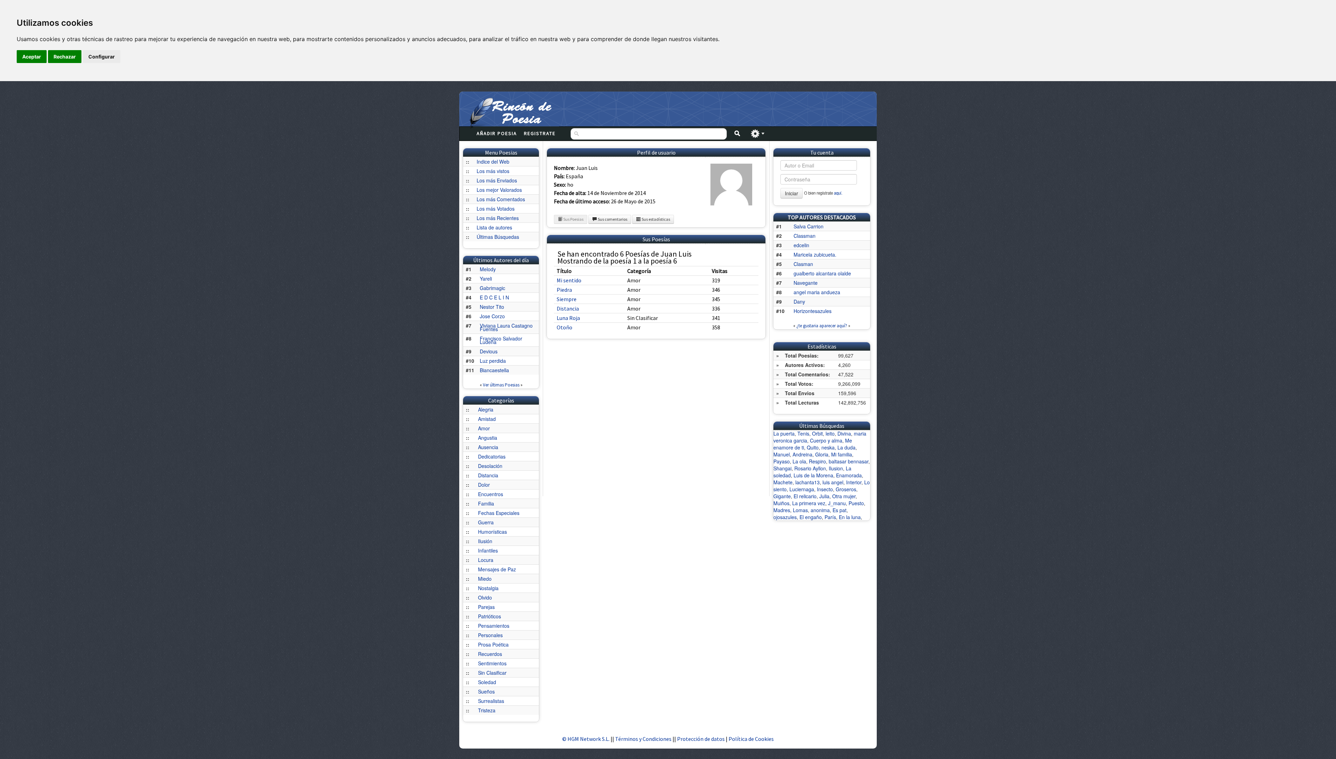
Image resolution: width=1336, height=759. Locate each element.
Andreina (802, 454)
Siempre (566, 299)
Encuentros (490, 494)
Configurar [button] (101, 57)
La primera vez (808, 503)
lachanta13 (807, 482)
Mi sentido (569, 280)
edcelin (801, 245)
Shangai (782, 468)
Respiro (817, 461)
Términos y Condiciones (643, 738)
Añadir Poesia (497, 133)
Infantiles (488, 550)
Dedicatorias (492, 456)
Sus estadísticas (655, 219)
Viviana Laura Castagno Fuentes (506, 327)
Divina (844, 433)
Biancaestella (494, 370)
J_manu (837, 503)
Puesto (856, 503)
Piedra (564, 289)
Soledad (487, 682)
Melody (488, 269)
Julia (824, 496)
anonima (820, 510)
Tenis (803, 433)
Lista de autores (494, 227)
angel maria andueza (817, 292)
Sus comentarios (612, 219)
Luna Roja (568, 317)
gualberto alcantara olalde (822, 273)
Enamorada (849, 475)
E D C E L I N (494, 297)
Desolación (490, 465)
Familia (486, 503)
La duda (846, 447)
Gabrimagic (492, 287)
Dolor (484, 484)
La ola (799, 461)
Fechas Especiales (498, 512)
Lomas (800, 510)
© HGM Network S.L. (586, 738)
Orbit (817, 433)
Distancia (488, 475)
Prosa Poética (493, 644)
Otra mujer (844, 496)
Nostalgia (488, 588)
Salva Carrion (809, 226)
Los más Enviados (497, 180)
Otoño (564, 327)
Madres (781, 510)
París (830, 517)
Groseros (846, 489)
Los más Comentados (501, 199)
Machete (783, 482)
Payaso (781, 461)
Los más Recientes (498, 217)
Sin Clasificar (492, 672)
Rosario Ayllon (810, 468)
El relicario (805, 496)
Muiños (781, 503)
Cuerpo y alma (826, 440)
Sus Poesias (573, 219)
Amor (484, 428)
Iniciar (791, 193)
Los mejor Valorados (499, 189)
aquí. (838, 193)
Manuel (781, 454)
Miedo (485, 578)
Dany (799, 301)
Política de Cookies (751, 738)
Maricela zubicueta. (815, 254)
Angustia (487, 437)
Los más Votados (496, 208)
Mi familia (841, 454)
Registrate (540, 133)
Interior (853, 482)
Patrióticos (489, 616)
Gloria (821, 454)
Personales (490, 635)
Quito (813, 447)
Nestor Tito (492, 306)
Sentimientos (492, 663)
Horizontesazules (813, 310)
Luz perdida (493, 360)
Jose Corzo (492, 316)
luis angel (832, 482)
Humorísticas (492, 531)
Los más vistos (493, 170)
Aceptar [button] (31, 57)
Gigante (782, 496)
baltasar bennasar (848, 461)
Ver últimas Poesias (501, 385)
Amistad (487, 418)
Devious (489, 351)
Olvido (485, 597)
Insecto (825, 489)
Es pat (839, 510)
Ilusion (836, 468)
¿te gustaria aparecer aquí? (821, 326)
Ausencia (488, 447)
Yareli (486, 278)
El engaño (811, 517)
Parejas (486, 606)
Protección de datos (701, 738)
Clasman (803, 263)
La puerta (784, 433)
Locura (485, 559)
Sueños (486, 691)
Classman (805, 235)
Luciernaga (801, 489)
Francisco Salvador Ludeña (501, 340)
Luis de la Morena (813, 475)
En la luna (850, 517)
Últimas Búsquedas (498, 236)
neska (828, 447)
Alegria (485, 409)
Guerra (486, 522)
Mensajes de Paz (497, 569)
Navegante (806, 282)
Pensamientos (493, 625)
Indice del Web (493, 161)
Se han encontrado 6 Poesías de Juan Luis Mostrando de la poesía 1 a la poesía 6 (624, 257)
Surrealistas (491, 700)
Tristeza (486, 710)
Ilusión (485, 541)
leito (830, 433)
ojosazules (785, 517)
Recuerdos (490, 653)
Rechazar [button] (65, 57)
